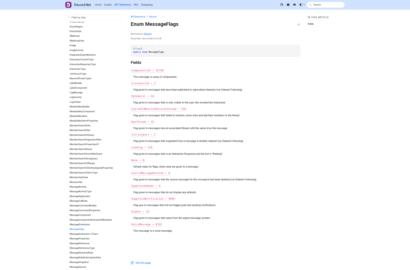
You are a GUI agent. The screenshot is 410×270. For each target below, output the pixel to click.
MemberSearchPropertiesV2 (84, 144)
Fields (311, 24)
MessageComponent (80, 215)
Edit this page (143, 262)
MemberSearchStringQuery (84, 158)
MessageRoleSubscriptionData (85, 257)
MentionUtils (76, 182)
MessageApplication (80, 196)
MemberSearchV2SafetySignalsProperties (91, 168)
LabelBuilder (76, 83)
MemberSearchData (80, 125)
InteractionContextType (82, 59)
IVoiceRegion (76, 26)
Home (98, 4)
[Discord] (294, 5)
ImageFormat (76, 50)
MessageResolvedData (81, 252)
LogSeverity (76, 97)
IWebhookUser (77, 40)
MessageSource (78, 267)
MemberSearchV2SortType (84, 172)
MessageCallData (78, 201)
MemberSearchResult (81, 149)
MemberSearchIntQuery (82, 135)
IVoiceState (75, 31)
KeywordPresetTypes (80, 78)
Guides (108, 4)
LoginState (75, 102)
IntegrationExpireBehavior (83, 55)
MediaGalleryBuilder (80, 106)
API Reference (123, 4)
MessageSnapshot (79, 262)
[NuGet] (288, 5)
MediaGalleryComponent (82, 111)
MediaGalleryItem (78, 116)
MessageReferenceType (82, 248)
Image (73, 45)
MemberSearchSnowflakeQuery (86, 153)
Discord (152, 16)
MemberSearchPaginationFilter (85, 139)
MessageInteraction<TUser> (84, 234)
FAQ (136, 4)
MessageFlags (77, 229)
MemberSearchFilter (80, 130)
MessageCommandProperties (85, 210)
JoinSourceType (78, 73)
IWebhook (75, 36)
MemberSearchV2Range (82, 163)
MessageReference (80, 243)
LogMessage (76, 92)
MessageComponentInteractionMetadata (91, 220)
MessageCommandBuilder (83, 205)
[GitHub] (282, 5)
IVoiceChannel (77, 22)
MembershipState (79, 177)
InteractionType (78, 69)
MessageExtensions (80, 224)
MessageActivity (78, 187)
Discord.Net (82, 5)
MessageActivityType (81, 191)
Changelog (147, 4)
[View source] (298, 25)
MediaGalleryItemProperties (84, 120)
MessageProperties (80, 238)
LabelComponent (78, 88)
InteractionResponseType (83, 64)
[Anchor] (144, 62)
